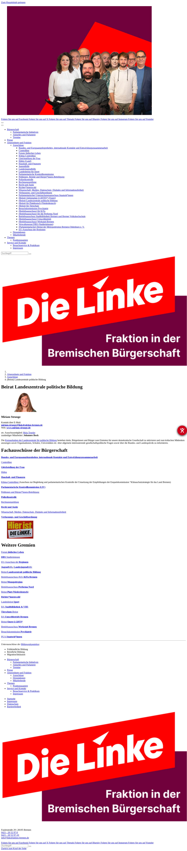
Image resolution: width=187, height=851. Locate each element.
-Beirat (9, 612)
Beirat (21, 572)
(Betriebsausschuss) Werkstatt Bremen (36, 221)
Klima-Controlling (27, 156)
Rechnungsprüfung (27, 182)
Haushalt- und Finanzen (30, 163)
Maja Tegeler (29, 432)
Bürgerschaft (13, 129)
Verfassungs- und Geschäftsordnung (35, 192)
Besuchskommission (16, 631)
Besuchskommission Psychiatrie (33, 208)
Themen (11, 237)
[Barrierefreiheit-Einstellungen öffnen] (182, 430)
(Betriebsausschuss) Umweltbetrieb (35, 219)
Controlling (24, 150)
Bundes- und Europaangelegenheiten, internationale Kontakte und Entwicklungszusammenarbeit (63, 148)
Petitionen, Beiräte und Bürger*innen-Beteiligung (41, 177)
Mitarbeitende (19, 235)
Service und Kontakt (16, 242)
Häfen (4, 472)
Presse (10, 140)
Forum (12, 552)
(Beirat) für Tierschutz (29, 206)
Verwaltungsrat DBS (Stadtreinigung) (36, 224)
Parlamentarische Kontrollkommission (36, 174)
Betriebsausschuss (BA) (19, 577)
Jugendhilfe (24, 166)
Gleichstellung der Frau (29, 158)
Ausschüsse (18, 145)
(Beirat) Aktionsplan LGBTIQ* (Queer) (37, 198)
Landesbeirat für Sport (29, 171)
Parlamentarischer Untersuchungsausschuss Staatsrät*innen (46, 195)
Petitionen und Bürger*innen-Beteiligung (20, 492)
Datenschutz (12, 704)
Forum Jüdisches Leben (30, 153)
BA (14, 607)
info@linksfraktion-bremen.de (15, 838)
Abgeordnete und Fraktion (19, 142)
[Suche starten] (30, 253)
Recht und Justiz (26, 185)
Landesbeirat (10, 602)
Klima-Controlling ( (10, 482)
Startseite (11, 698)
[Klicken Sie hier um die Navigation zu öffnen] (2, 125)
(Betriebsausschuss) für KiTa (32, 211)
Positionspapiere (20, 240)
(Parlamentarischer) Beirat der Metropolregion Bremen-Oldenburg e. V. (51, 227)
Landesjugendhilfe (27, 169)
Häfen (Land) (25, 161)
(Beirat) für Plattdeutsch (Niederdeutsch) (37, 203)
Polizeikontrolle (26, 179)
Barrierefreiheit (14, 706)
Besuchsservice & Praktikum (26, 245)
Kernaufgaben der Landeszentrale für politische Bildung (31, 440)
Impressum (18, 248)
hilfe (7, 567)
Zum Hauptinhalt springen (13, 2)
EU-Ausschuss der (14, 562)
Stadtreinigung (10, 557)
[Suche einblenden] (2, 122)
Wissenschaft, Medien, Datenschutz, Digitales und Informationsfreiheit (51, 190)
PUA (11, 636)
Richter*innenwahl (27, 187)
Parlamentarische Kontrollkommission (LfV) (23, 487)
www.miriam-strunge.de (19, 427)
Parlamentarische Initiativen (25, 132)
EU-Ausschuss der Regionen (32, 229)
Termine (16, 137)
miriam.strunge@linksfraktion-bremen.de (22, 425)
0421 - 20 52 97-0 (9, 832)
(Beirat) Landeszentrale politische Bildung (38, 200)
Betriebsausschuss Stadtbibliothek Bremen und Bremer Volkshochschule (52, 216)
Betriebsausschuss (17, 587)
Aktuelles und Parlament (24, 134)
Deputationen (19, 232)
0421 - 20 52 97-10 (10, 835)
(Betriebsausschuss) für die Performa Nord (38, 213)
